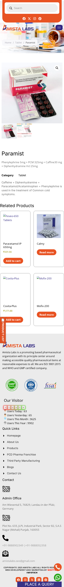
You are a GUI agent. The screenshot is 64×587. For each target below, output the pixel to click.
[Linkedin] (38, 579)
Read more (46, 252)
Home (8, 42)
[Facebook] (24, 18)
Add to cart (13, 261)
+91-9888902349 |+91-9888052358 (24, 545)
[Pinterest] (39, 18)
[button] (57, 68)
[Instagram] (34, 18)
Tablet (18, 42)
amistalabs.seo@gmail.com (18, 561)
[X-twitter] (29, 18)
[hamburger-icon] (59, 27)
